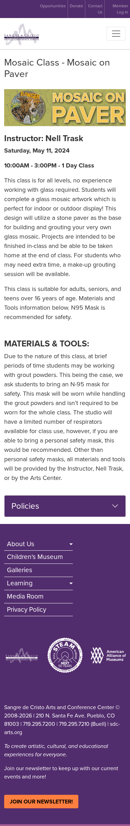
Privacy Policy (26, 609)
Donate (76, 6)
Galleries (19, 570)
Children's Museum (35, 557)
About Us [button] (20, 544)
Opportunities (53, 6)
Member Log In (120, 9)
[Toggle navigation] (116, 34)
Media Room (25, 596)
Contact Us (95, 9)
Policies (25, 506)
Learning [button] (20, 583)
